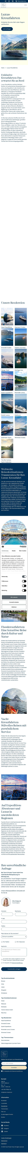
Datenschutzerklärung (17, 962)
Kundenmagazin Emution (7, 1114)
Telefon (3, 926)
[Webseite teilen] (5, 1)
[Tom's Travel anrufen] (12, 1)
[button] (25, 5)
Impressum (3, 1143)
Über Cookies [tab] (22, 550)
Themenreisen (4, 1109)
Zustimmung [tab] (5, 550)
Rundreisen (4, 1100)
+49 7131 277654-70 (6, 1089)
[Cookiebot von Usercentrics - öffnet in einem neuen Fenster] (20, 547)
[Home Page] (4, 5)
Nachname (18, 911)
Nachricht (4, 946)
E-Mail (3, 918)
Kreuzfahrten (4, 1106)
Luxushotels (4, 1103)
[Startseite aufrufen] (14, 1054)
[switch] (24, 581)
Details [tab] (14, 550)
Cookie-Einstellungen (6, 1138)
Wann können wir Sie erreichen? (9, 933)
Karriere (3, 1117)
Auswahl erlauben (14, 602)
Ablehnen (14, 607)
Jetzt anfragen (7, 29)
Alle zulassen (14, 597)
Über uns (3, 1111)
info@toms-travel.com (6, 1092)
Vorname (3, 911)
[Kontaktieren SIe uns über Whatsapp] (9, 1)
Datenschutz (4, 1140)
